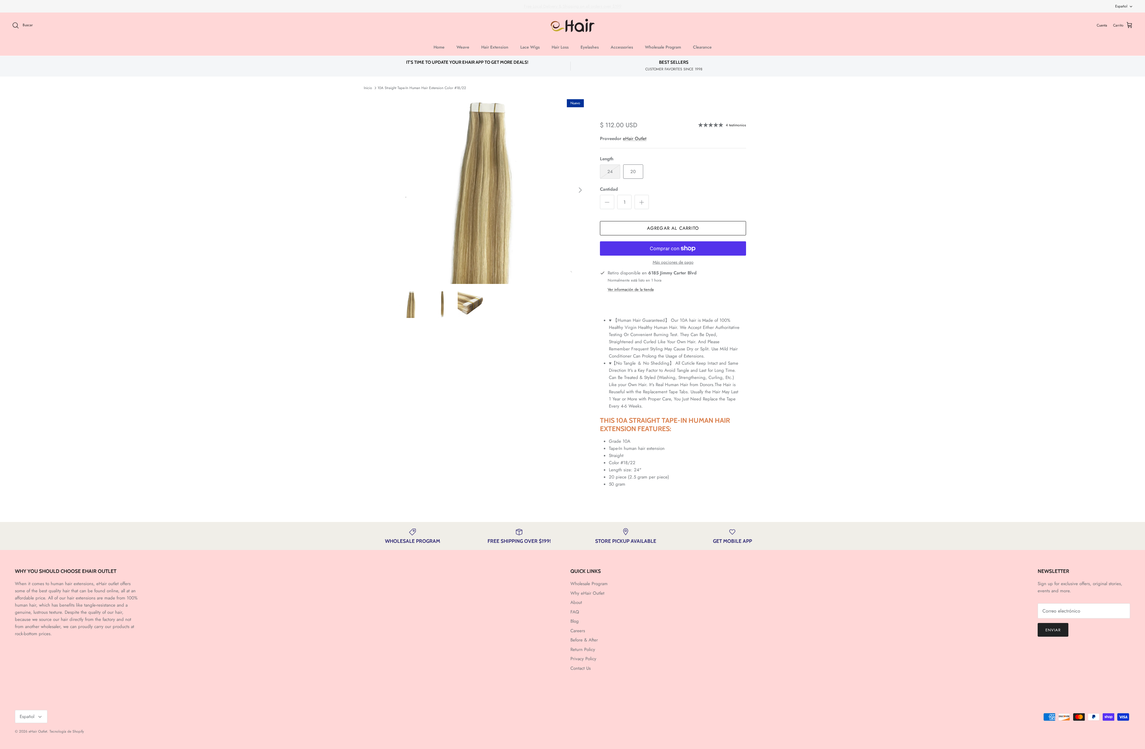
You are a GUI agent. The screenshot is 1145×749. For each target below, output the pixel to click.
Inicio (368, 88)
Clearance (702, 47)
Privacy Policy (583, 658)
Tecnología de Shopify (66, 731)
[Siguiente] (580, 190)
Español (1121, 6)
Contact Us (580, 668)
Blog (574, 621)
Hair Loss (560, 47)
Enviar (1053, 630)
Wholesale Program (663, 47)
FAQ (574, 612)
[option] (493, 190)
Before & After (584, 640)
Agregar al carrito (673, 228)
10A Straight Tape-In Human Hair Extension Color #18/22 (421, 88)
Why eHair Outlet (587, 593)
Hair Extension (494, 47)
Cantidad (609, 189)
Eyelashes (590, 47)
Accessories (622, 47)
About (576, 602)
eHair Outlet (634, 138)
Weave (463, 47)
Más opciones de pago (673, 262)
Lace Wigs (530, 47)
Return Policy (582, 649)
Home (439, 47)
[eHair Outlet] (573, 25)
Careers (577, 630)
